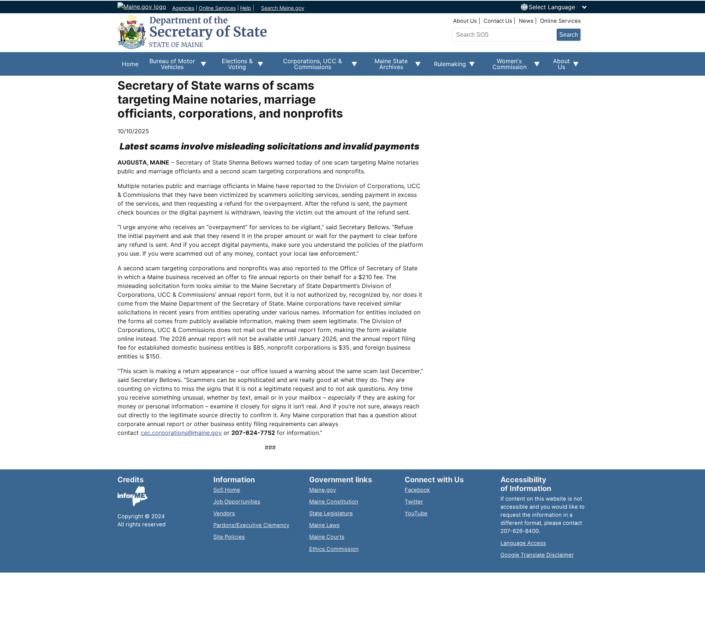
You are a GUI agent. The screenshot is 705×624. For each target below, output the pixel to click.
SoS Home (226, 490)
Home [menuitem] (130, 64)
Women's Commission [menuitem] (505, 66)
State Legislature (331, 513)
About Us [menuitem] (559, 66)
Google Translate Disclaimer (537, 555)
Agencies (183, 8)
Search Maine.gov (282, 8)
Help (245, 8)
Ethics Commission (334, 549)
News (526, 21)
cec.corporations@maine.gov (181, 432)
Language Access (523, 543)
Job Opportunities (236, 501)
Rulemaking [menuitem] (448, 68)
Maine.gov (322, 490)
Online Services (217, 8)
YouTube (416, 513)
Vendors (224, 513)
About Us (465, 21)
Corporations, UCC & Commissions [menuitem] (307, 66)
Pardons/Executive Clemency (251, 525)
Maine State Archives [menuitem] (387, 66)
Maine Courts (326, 537)
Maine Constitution (333, 501)
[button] (558, 7)
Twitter (414, 501)
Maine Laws (324, 525)
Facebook (417, 490)
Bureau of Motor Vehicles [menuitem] (169, 66)
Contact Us (498, 21)
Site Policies (229, 537)
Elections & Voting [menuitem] (234, 66)
